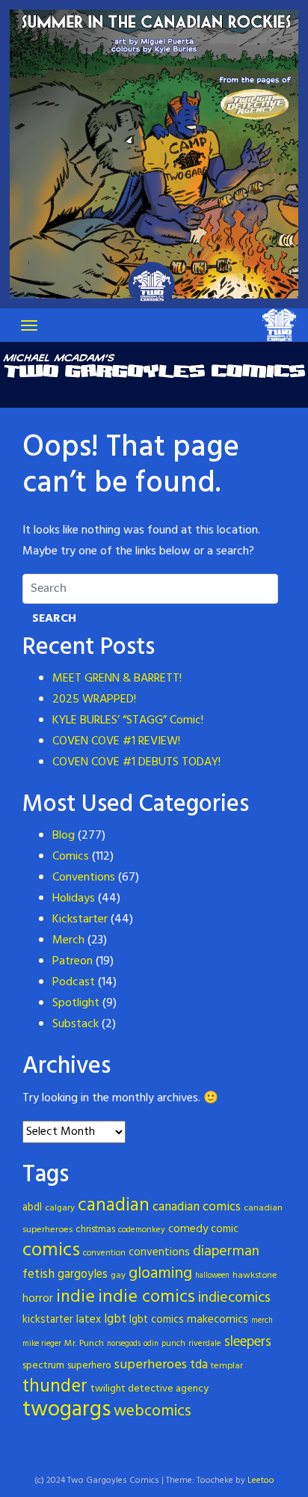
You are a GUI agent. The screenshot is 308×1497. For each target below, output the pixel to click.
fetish (38, 1274)
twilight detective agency (149, 1388)
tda (199, 1365)
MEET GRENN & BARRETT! (117, 678)
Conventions (83, 877)
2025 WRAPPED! (94, 699)
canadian (114, 1205)
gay (118, 1275)
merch (262, 1320)
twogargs (66, 1409)
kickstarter (47, 1320)
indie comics (146, 1297)
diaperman (226, 1252)
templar (227, 1366)
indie (75, 1297)
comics (51, 1250)
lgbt (115, 1319)
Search (54, 618)
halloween (212, 1276)
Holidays (73, 898)
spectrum (43, 1365)
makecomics (217, 1320)
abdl (32, 1207)
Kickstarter (80, 919)
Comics (70, 856)
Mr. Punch (84, 1343)
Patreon (72, 961)
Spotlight (75, 1003)
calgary (60, 1208)
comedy (188, 1229)
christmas (95, 1229)
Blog (63, 835)
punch (173, 1343)
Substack (75, 1024)
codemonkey (141, 1230)
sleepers (247, 1342)
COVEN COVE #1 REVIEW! (116, 741)
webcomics (152, 1411)
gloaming (160, 1274)
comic (224, 1229)
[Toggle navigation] (29, 325)
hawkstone (254, 1275)
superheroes (150, 1365)
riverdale (204, 1343)
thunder (54, 1386)
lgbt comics (156, 1320)
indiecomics (234, 1298)
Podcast (73, 982)
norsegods (124, 1344)
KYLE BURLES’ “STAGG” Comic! (127, 720)
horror (37, 1299)
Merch (68, 940)
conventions (159, 1252)
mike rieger (41, 1344)
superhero (89, 1365)
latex (88, 1320)
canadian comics (197, 1207)
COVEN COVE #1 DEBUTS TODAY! (136, 762)
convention (104, 1253)
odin (151, 1344)
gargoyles (83, 1275)
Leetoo (260, 1480)
